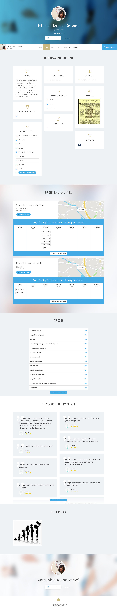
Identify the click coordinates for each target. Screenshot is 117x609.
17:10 (48, 238)
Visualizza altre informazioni (27, 172)
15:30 (43, 232)
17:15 (17, 293)
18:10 (43, 244)
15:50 (48, 232)
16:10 (43, 235)
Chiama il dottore (24, 214)
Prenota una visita (110, 47)
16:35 (17, 289)
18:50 (45, 248)
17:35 (22, 293)
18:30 (48, 244)
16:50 (43, 238)
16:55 (22, 289)
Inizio (40, 47)
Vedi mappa (81, 209)
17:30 (43, 241)
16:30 (48, 235)
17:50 (48, 241)
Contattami (67, 38)
